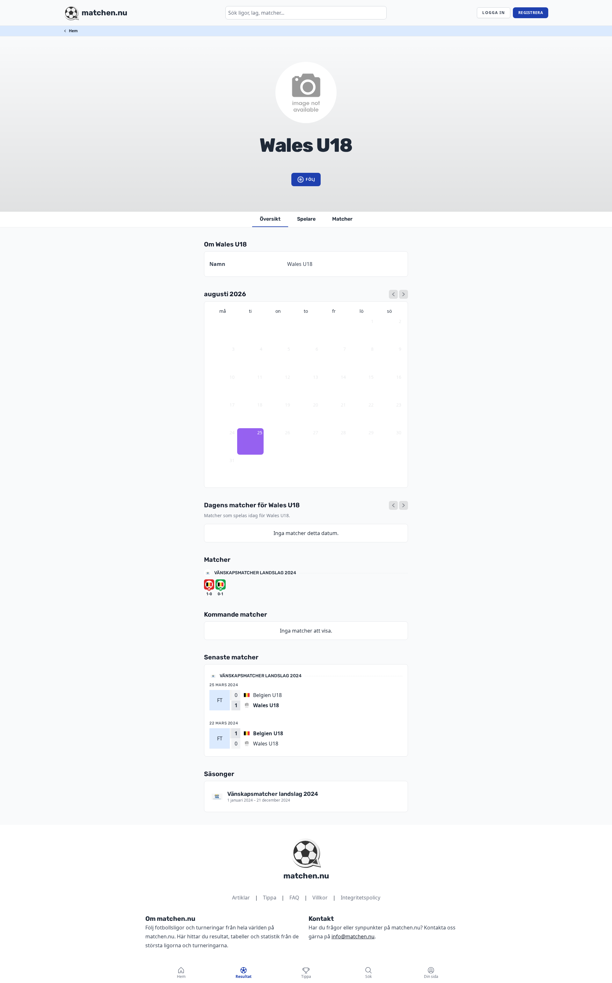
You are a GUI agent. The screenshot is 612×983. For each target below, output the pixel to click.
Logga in (493, 12)
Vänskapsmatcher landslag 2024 (255, 573)
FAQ (294, 897)
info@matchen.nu (353, 936)
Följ (310, 179)
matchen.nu (306, 875)
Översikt (270, 219)
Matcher (342, 219)
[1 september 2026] (403, 294)
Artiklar (241, 897)
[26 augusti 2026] (403, 505)
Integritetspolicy (360, 897)
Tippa (269, 897)
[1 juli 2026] (393, 294)
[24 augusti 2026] (393, 505)
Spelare (306, 219)
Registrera (530, 12)
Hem (73, 30)
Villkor (320, 897)
